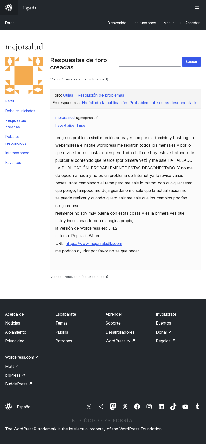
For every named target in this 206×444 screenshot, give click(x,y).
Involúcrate (166, 314)
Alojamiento (15, 332)
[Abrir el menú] (198, 7)
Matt (12, 366)
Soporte (113, 323)
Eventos (163, 323)
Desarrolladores (120, 332)
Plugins (61, 332)
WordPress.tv (120, 340)
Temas (61, 323)
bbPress (15, 375)
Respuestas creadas (15, 123)
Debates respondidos (15, 139)
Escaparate (65, 314)
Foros (9, 23)
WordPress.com (22, 357)
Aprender (114, 314)
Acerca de (14, 314)
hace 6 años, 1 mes (70, 125)
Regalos (166, 340)
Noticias (12, 323)
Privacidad (15, 340)
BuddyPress (18, 383)
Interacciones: (17, 153)
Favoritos (13, 162)
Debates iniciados (20, 111)
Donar (164, 332)
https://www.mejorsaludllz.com (94, 243)
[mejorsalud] (24, 76)
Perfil (9, 101)
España (23, 406)
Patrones (63, 340)
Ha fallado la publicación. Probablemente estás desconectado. (140, 102)
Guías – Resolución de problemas (93, 95)
